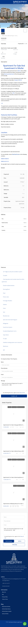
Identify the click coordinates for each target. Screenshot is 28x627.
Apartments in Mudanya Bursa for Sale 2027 (14, 504)
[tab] (3, 30)
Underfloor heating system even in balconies (12, 342)
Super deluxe (6, 335)
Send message (9, 541)
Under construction (20, 407)
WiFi (4, 350)
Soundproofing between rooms (9, 331)
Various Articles (5, 614)
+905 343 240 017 (6, 583)
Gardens (5, 304)
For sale (3, 33)
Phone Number (4, 368)
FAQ (3, 594)
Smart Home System (7, 327)
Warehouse (5, 346)
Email (2, 374)
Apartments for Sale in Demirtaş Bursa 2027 (14, 477)
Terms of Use (22, 393)
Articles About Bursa (6, 609)
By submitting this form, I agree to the (14, 393)
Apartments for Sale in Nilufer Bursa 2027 (13, 451)
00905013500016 (5, 159)
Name (2, 362)
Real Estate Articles (6, 606)
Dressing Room (6, 289)
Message (3, 381)
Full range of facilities (7, 301)
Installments (14, 407)
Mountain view (6, 316)
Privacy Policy (5, 597)
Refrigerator (5, 323)
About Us (4, 592)
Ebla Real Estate (16, 154)
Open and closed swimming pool (10, 320)
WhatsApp (14, 545)
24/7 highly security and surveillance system (12, 272)
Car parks (5, 275)
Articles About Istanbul (6, 611)
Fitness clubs (6, 297)
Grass (4, 308)
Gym (4, 312)
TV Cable (5, 339)
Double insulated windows (8, 285)
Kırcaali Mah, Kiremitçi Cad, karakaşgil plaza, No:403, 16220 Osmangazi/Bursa (14, 579)
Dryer (4, 293)
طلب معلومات (14, 396)
